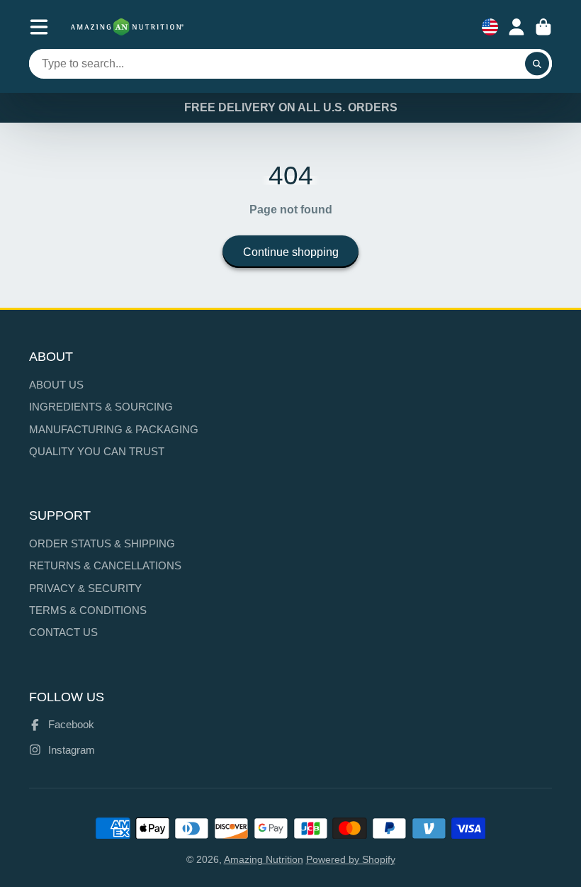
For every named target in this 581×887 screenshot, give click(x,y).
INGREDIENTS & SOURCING (101, 407)
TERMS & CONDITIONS (88, 610)
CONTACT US (63, 632)
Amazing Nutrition (263, 859)
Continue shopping (291, 251)
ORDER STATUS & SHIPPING (102, 543)
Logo (127, 27)
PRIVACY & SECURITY (85, 588)
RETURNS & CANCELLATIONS (105, 565)
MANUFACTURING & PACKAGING (113, 429)
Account (516, 26)
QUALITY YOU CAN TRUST (96, 451)
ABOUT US (56, 385)
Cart (543, 26)
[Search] (537, 64)
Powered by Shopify (350, 859)
